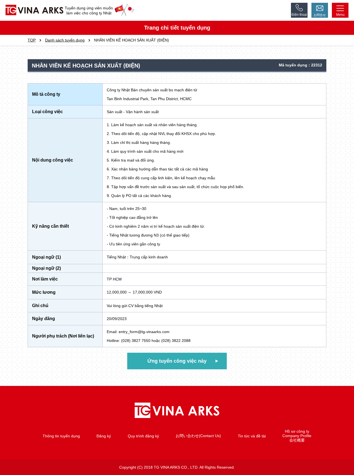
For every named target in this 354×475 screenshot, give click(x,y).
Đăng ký (104, 436)
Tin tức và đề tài (252, 436)
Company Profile (296, 436)
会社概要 (297, 440)
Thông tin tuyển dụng (61, 436)
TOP (32, 40)
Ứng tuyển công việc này (177, 361)
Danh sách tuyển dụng (65, 40)
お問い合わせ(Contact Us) (198, 436)
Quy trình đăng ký (143, 436)
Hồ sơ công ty (297, 431)
